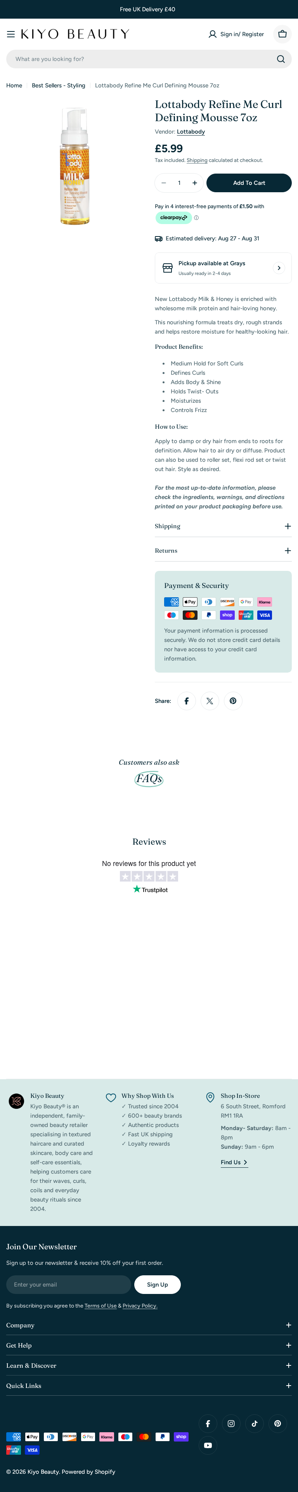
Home (14, 85)
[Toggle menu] (11, 34)
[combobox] (149, 59)
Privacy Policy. (140, 1305)
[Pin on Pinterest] (233, 701)
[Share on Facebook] (186, 701)
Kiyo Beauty (43, 1471)
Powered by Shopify (88, 1471)
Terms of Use (101, 1305)
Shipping (197, 160)
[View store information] (279, 268)
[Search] (281, 59)
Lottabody (191, 131)
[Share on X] (210, 701)
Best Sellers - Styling (58, 85)
